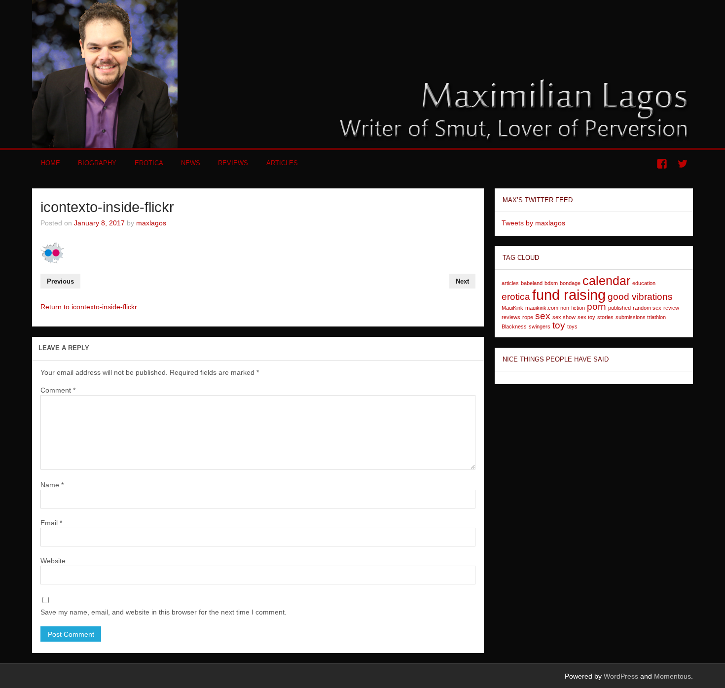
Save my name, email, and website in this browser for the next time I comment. (163, 612)
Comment (57, 390)
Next (462, 281)
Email (51, 522)
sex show (564, 317)
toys (572, 326)
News (190, 163)
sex (542, 316)
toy (558, 325)
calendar (606, 281)
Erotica (149, 163)
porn (596, 306)
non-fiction (572, 308)
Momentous (672, 676)
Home (50, 163)
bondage (570, 283)
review (671, 308)
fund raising (569, 295)
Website (53, 560)
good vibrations (640, 296)
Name (52, 484)
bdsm (551, 283)
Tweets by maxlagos (533, 223)
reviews (511, 317)
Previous (60, 281)
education (643, 283)
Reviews (233, 163)
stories (605, 317)
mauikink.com (541, 308)
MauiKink (512, 308)
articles (510, 283)
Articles (282, 163)
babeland (532, 283)
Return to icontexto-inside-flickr (88, 307)
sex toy (586, 317)
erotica (516, 296)
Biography (97, 163)
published (619, 308)
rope (527, 317)
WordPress (621, 676)
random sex (647, 308)
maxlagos (151, 223)
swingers (539, 326)
